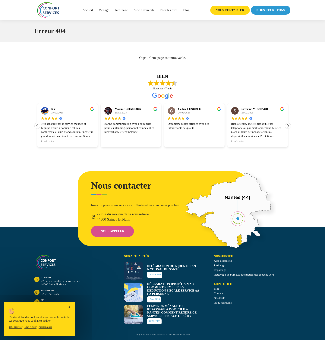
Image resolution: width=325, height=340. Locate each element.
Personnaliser (45, 326)
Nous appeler (112, 231)
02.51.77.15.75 (50, 292)
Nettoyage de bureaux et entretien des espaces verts (244, 274)
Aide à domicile (144, 10)
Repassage (220, 269)
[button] (288, 126)
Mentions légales (181, 334)
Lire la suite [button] (47, 141)
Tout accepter (15, 326)
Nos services (224, 256)
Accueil (88, 10)
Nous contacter (230, 10)
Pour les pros (169, 10)
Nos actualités (136, 256)
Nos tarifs (219, 297)
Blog (186, 10)
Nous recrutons (270, 10)
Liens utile (223, 284)
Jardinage (121, 10)
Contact (218, 293)
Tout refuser (30, 326)
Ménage (104, 10)
